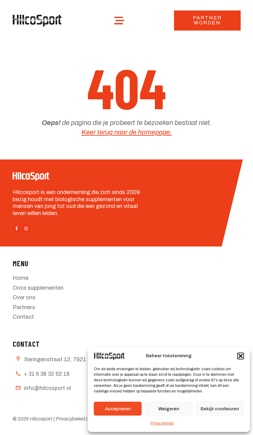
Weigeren (168, 408)
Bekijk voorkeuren (220, 408)
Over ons (24, 297)
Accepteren (118, 408)
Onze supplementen (38, 288)
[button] (241, 356)
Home (20, 278)
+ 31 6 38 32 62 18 (47, 374)
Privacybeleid (162, 423)
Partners (24, 307)
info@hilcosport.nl (47, 388)
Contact (23, 317)
